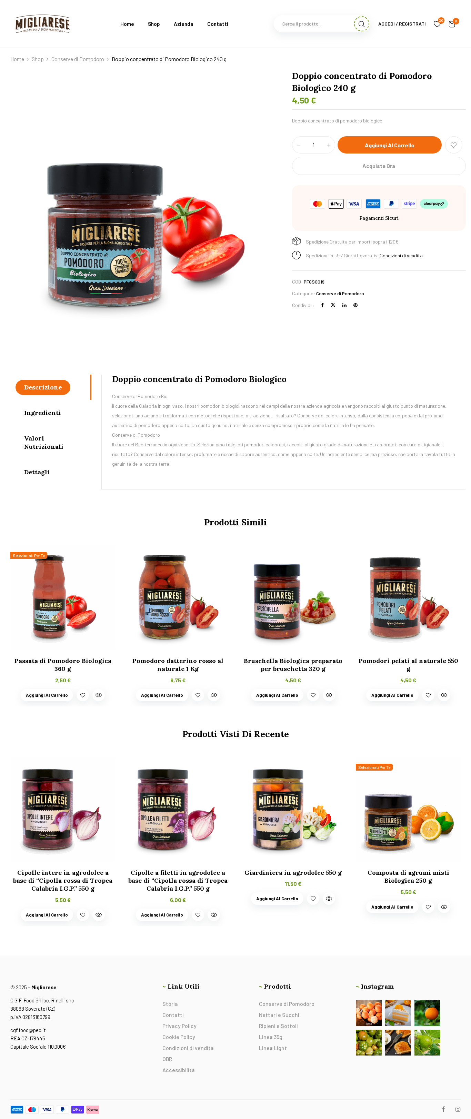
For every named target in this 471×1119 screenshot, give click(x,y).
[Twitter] (333, 305)
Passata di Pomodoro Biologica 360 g (62, 665)
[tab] (53, 387)
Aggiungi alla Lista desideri (453, 145)
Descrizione (43, 387)
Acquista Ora (378, 165)
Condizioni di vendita (401, 255)
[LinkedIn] (344, 305)
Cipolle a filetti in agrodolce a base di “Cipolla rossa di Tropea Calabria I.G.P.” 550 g (178, 881)
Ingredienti (42, 413)
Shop (38, 59)
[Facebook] (322, 305)
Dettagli (37, 472)
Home (17, 59)
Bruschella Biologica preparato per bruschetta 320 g (293, 665)
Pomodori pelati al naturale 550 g (408, 665)
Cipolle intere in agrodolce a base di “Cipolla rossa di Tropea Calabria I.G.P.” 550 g (62, 881)
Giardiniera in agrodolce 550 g (293, 873)
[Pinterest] (355, 305)
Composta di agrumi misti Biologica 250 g (408, 876)
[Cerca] (362, 24)
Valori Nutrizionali (43, 442)
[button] (452, 24)
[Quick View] (98, 695)
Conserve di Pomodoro (77, 59)
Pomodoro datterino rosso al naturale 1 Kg (177, 665)
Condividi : (303, 305)
